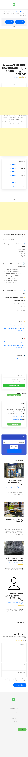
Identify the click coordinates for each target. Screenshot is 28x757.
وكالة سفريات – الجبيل (16, 12)
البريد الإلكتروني (21, 672)
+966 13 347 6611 (17, 416)
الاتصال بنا (23, 403)
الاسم (24, 664)
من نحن (14, 718)
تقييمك (24, 640)
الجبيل (25, 12)
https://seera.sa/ (20, 359)
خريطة (19, 22)
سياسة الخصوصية (14, 722)
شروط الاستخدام (14, 712)
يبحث (14, 451)
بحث (9, 22)
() (16, 77)
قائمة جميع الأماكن (14, 708)
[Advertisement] (14, 43)
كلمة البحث (4, 442)
